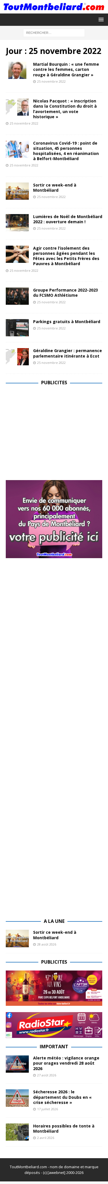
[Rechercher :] (54, 32)
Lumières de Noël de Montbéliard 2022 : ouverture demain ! (67, 219)
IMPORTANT (54, 1046)
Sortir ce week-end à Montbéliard (54, 187)
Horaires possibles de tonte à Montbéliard (63, 1128)
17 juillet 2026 (47, 1109)
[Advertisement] (54, 431)
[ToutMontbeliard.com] (54, 10)
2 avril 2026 (45, 1138)
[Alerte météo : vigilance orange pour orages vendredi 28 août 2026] (17, 1064)
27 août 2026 (46, 1075)
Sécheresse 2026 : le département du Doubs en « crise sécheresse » (62, 1097)
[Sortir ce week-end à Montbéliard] (17, 938)
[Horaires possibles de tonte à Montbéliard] (17, 1132)
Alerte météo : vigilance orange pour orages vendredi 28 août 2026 (66, 1063)
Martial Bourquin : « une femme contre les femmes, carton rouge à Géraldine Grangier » (66, 69)
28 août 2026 (46, 944)
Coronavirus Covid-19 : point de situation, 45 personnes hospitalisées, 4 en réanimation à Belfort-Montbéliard (66, 151)
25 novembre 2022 (51, 81)
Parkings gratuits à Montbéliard (66, 321)
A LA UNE (54, 921)
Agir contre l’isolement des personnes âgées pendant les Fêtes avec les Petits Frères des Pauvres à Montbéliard (66, 256)
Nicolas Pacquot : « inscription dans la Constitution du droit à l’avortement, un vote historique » (65, 108)
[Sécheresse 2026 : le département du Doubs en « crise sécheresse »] (17, 1098)
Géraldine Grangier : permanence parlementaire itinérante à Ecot (67, 353)
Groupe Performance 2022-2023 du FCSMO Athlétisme (65, 292)
